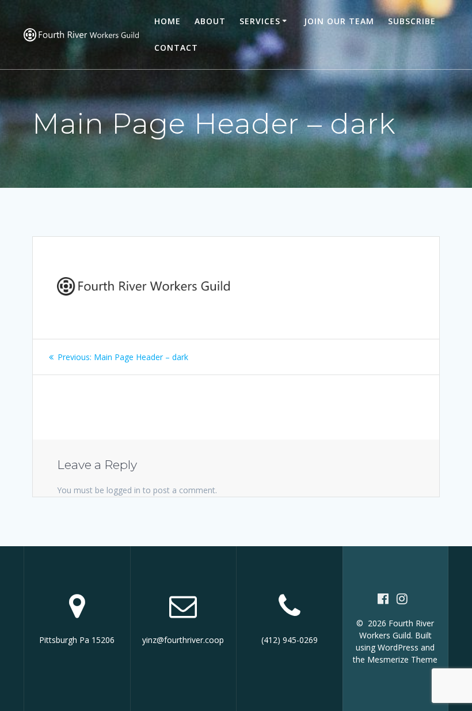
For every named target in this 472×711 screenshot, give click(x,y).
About (210, 21)
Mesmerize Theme (402, 659)
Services (259, 21)
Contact (176, 47)
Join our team (339, 21)
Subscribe (412, 21)
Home (167, 21)
